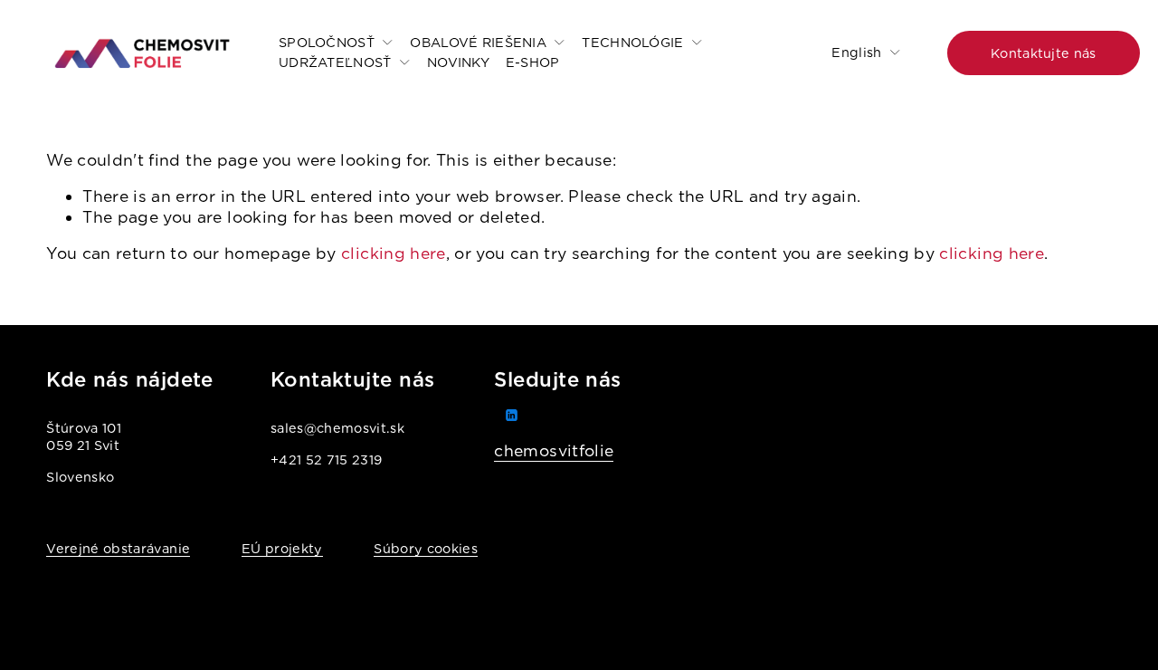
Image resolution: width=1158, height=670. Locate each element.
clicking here (393, 253)
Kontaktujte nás (1043, 53)
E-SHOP (533, 62)
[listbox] (853, 53)
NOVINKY (458, 62)
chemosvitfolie (553, 450)
